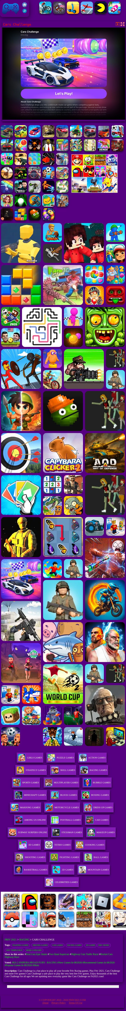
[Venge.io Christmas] (104, 150)
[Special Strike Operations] (21, 164)
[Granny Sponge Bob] (48, 150)
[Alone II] (7, 219)
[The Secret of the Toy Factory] (34, 150)
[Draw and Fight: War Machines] (73, 13)
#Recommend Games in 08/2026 (99, 962)
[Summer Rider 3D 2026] (114, 13)
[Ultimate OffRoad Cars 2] (90, 136)
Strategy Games (36, 770)
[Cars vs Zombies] (7, 136)
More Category (34, 950)
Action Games (97, 757)
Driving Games (40, 945)
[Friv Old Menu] (94, 176)
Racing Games (98, 770)
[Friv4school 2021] (24, 6)
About (45, 1002)
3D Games (90, 945)
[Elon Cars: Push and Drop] (34, 136)
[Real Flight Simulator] (87, 13)
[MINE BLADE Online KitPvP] (76, 150)
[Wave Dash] (21, 178)
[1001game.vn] (66, 929)
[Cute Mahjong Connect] (90, 150)
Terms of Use (75, 1002)
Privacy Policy (58, 1002)
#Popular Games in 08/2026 (18, 965)
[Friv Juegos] (94, 192)
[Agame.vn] (20, 929)
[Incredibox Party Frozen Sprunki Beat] (7, 164)
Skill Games (67, 770)
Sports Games (30, 782)
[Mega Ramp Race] (7, 150)
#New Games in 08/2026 (69, 962)
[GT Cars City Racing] (76, 136)
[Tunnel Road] (48, 164)
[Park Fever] (62, 150)
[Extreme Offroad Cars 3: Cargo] (48, 136)
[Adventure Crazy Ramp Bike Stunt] (34, 205)
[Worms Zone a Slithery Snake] (48, 219)
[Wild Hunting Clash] (7, 178)
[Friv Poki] (94, 164)
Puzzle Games (65, 757)
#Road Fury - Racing (43, 962)
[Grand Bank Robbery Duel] (62, 164)
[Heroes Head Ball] (48, 178)
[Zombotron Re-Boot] (59, 13)
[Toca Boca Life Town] (48, 205)
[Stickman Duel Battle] (48, 192)
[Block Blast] (34, 164)
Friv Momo (103, 945)
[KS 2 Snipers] (34, 192)
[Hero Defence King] (62, 192)
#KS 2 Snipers (20, 962)
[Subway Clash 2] (117, 150)
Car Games (57, 945)
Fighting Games (20, 945)
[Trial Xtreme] (45, 13)
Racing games (74, 945)
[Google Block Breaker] (7, 192)
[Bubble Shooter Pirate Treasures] (21, 150)
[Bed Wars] (62, 205)
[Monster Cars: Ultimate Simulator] (62, 136)
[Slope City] (21, 205)
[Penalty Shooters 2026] (21, 192)
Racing (24, 939)
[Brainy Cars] (21, 136)
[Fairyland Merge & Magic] (7, 205)
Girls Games (34, 757)
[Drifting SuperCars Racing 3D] (104, 136)
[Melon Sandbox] (34, 219)
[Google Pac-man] (100, 13)
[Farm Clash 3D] (62, 178)
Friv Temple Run (14, 950)
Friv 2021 (11, 939)
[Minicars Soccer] (117, 136)
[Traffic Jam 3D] (34, 178)
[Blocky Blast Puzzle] (21, 219)
